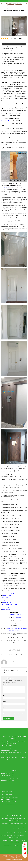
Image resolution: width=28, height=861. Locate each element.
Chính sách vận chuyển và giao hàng (10, 778)
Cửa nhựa (14, 855)
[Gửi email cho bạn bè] (15, 650)
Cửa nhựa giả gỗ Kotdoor (13, 801)
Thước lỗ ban (14, 857)
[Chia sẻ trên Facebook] (10, 650)
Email (4, 701)
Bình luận (5, 684)
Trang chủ (4, 855)
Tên (4, 695)
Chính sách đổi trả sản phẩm (8, 773)
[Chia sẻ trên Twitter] (13, 650)
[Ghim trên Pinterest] (17, 650)
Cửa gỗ (9, 855)
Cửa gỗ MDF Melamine (6, 70)
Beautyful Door (13, 804)
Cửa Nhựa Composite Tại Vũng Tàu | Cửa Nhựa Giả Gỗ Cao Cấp (7, 671)
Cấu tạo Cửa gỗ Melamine (6, 120)
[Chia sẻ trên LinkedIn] (20, 650)
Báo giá (2, 8)
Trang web (5, 707)
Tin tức (6, 8)
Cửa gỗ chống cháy (6, 609)
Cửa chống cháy (6, 856)
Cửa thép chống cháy (6, 607)
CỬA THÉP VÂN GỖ (21, 855)
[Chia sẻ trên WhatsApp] (8, 650)
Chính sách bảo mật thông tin (8, 780)
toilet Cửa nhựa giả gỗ (16, 14)
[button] (2, 4)
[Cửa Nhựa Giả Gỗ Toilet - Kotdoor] (14, 4)
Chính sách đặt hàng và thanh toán (9, 775)
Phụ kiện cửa (14, 856)
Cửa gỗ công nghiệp (17, 617)
